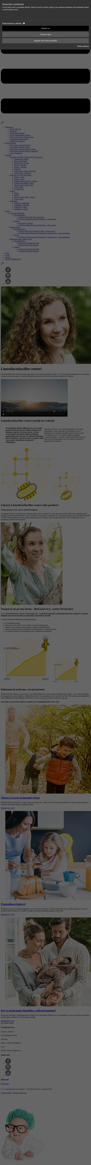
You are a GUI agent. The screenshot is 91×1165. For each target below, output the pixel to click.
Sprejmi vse (45, 28)
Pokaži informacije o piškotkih (12, 23)
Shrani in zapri (45, 34)
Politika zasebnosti (83, 46)
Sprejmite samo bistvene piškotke (45, 41)
